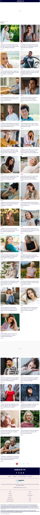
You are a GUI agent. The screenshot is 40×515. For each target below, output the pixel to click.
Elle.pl (10, 491)
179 (23, 463)
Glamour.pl (10, 493)
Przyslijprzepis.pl (29, 495)
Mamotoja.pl (10, 497)
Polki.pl (30, 493)
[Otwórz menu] (1, 1)
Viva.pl (30, 497)
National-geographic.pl (10, 501)
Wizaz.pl (30, 499)
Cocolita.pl (10, 495)
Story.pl (30, 501)
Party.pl (30, 491)
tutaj (8, 513)
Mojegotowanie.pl (10, 499)
